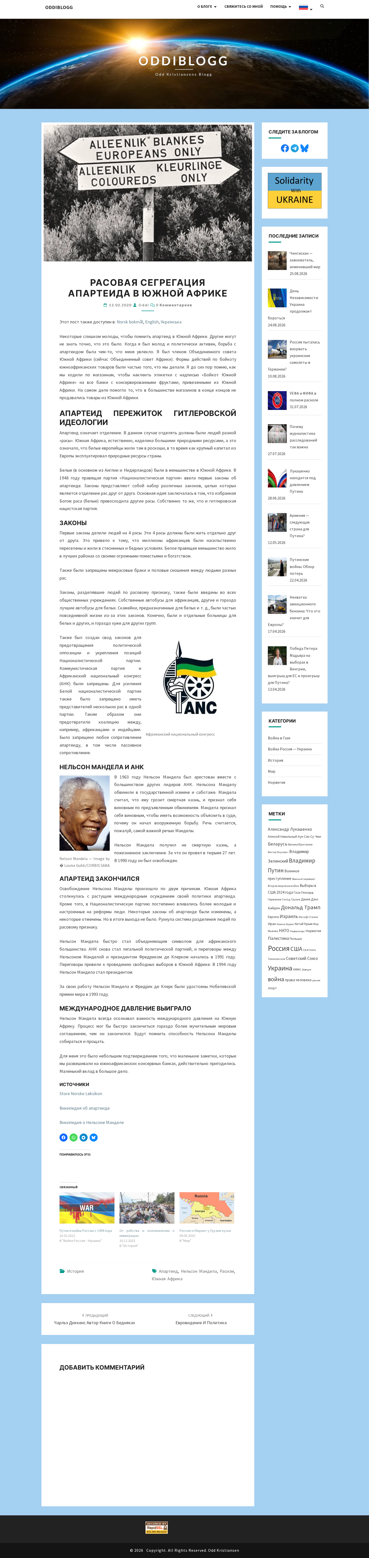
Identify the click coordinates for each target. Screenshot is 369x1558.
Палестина (278, 938)
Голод (286, 899)
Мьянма (273, 931)
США (296, 949)
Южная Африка (167, 1279)
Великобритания (300, 844)
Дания (305, 899)
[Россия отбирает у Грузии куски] (206, 1208)
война (276, 979)
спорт (272, 988)
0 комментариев (174, 305)
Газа (297, 892)
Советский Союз (302, 958)
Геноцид (307, 892)
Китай (299, 924)
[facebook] (284, 147)
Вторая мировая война (283, 886)
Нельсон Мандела (199, 1271)
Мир (271, 771)
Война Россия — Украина (290, 748)
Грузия (295, 899)
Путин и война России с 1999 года (85, 1230)
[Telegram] (294, 147)
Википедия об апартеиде (84, 1108)
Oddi (144, 305)
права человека (298, 979)
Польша (296, 938)
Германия (274, 899)
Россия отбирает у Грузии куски (205, 1230)
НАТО (284, 930)
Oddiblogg (59, 7)
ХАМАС (297, 969)
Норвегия (276, 782)
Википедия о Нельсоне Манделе (91, 1122)
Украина (280, 968)
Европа (273, 916)
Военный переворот (303, 879)
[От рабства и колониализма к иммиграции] (146, 1208)
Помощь (278, 6)
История (75, 1271)
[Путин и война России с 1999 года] (86, 1208)
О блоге (204, 6)
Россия (279, 948)
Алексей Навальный (282, 836)
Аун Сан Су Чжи (309, 836)
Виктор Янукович (278, 852)
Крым (308, 924)
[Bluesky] (304, 147)
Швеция (306, 969)
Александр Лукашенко (290, 829)
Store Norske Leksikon (80, 1093)
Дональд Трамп (301, 907)
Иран (272, 923)
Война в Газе (279, 737)
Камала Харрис (285, 924)
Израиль (289, 916)
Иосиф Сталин (308, 917)
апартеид (168, 1271)
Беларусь (277, 844)
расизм (227, 1271)
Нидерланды (297, 931)
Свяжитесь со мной (243, 6)
